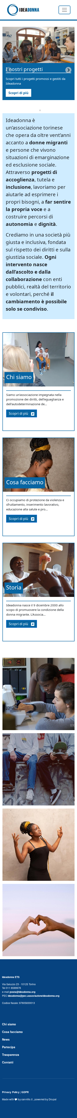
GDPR (25, 1092)
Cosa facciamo (12, 1032)
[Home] (23, 9)
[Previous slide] (9, 70)
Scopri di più (18, 93)
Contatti (7, 1062)
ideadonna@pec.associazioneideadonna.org (33, 996)
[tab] (37, 110)
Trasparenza (10, 1055)
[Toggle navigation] (64, 10)
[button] (38, 695)
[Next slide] (68, 70)
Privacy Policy (11, 1092)
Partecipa (8, 1047)
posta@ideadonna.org (22, 992)
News (6, 1039)
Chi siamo (9, 1024)
